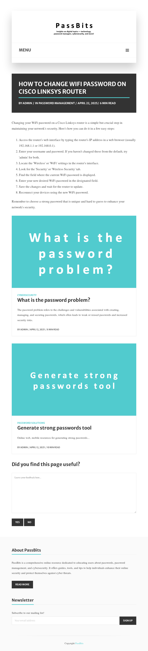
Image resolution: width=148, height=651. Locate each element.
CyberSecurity (26, 295)
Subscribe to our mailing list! (28, 613)
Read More (22, 584)
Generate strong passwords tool (54, 428)
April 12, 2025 (37, 329)
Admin (27, 103)
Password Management (57, 103)
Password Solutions (31, 422)
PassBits (79, 643)
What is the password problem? (53, 300)
